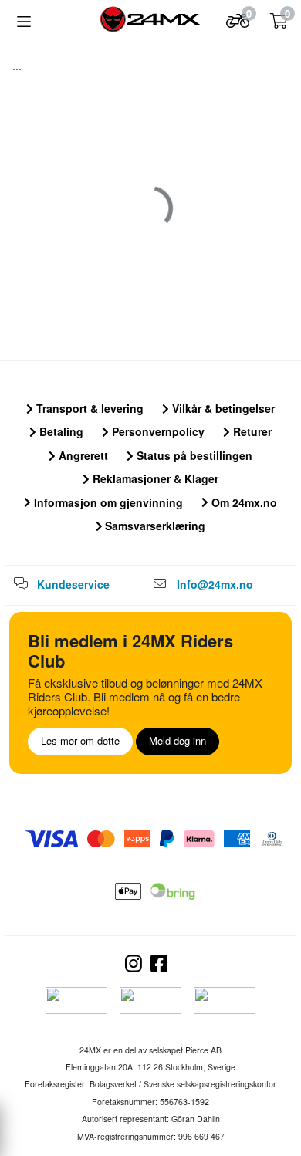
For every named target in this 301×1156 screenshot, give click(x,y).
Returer (251, 431)
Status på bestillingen (193, 455)
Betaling (59, 431)
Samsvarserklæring (153, 525)
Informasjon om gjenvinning (107, 502)
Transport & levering (88, 408)
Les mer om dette (80, 740)
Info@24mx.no (215, 584)
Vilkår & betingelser (222, 408)
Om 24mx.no (242, 502)
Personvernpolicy (157, 431)
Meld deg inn (177, 740)
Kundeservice (73, 584)
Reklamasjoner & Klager (154, 478)
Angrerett (82, 455)
